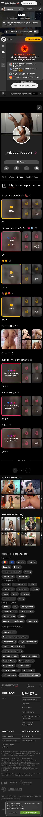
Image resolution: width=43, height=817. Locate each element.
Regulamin (26, 704)
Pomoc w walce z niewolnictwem (28, 724)
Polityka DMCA (27, 708)
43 (5, 287)
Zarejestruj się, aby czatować (25, 86)
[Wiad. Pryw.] (36, 168)
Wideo (31, 9)
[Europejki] (12, 562)
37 (5, 320)
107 (6, 419)
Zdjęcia (20, 177)
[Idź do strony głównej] (13, 3)
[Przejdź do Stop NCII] (15, 789)
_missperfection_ (20, 554)
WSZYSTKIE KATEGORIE (29, 675)
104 (6, 386)
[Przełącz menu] (2, 3)
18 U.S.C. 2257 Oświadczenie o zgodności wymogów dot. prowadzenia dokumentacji (21, 798)
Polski (32, 686)
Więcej (20, 460)
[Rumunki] (4, 562)
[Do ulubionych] (3, 39)
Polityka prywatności (29, 699)
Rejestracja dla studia (9, 740)
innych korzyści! (27, 82)
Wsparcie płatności (29, 740)
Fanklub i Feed (32, 177)
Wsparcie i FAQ (27, 736)
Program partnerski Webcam (8, 746)
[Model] (39, 107)
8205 (6, 353)
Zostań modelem (8, 736)
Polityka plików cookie (15, 808)
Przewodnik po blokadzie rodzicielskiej (31, 717)
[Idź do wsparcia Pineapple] (3, 789)
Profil (3, 177)
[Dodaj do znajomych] (26, 168)
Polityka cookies (28, 712)
